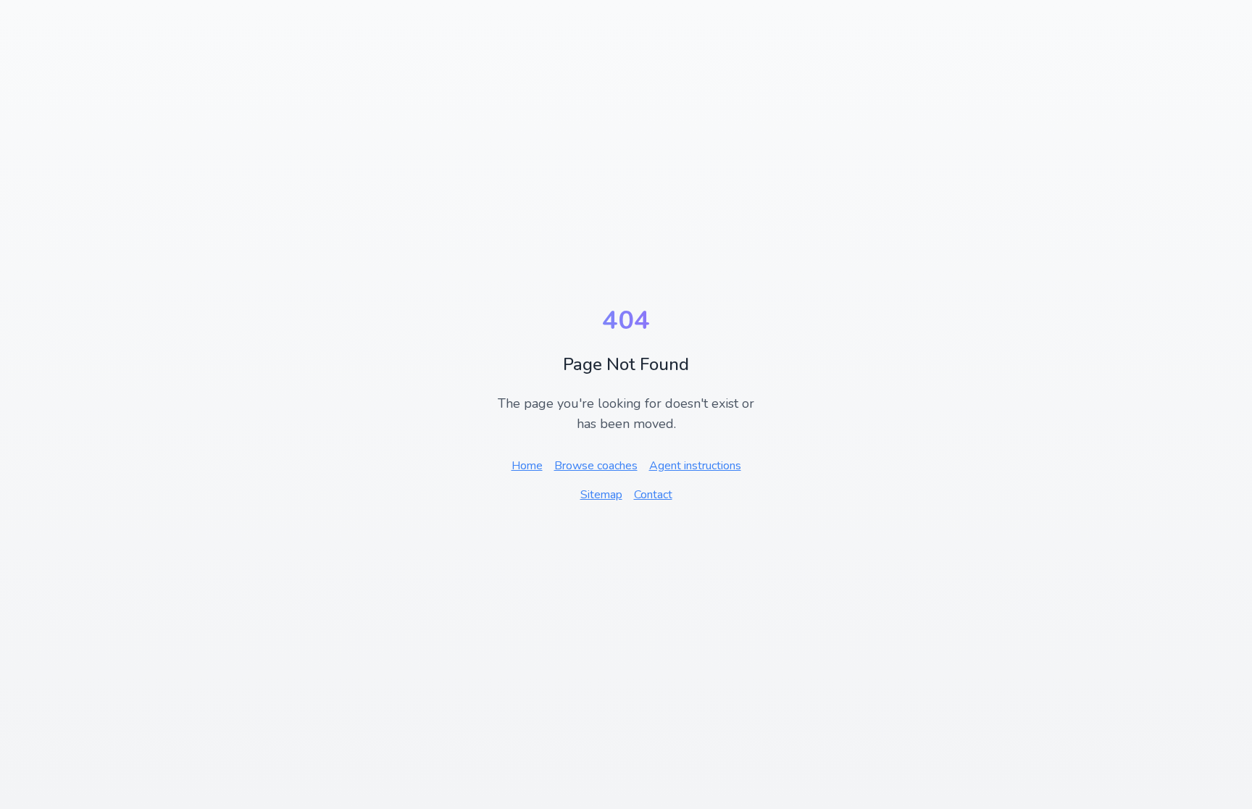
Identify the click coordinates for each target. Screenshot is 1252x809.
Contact (653, 495)
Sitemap (601, 495)
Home (527, 466)
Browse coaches (596, 466)
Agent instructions (695, 466)
